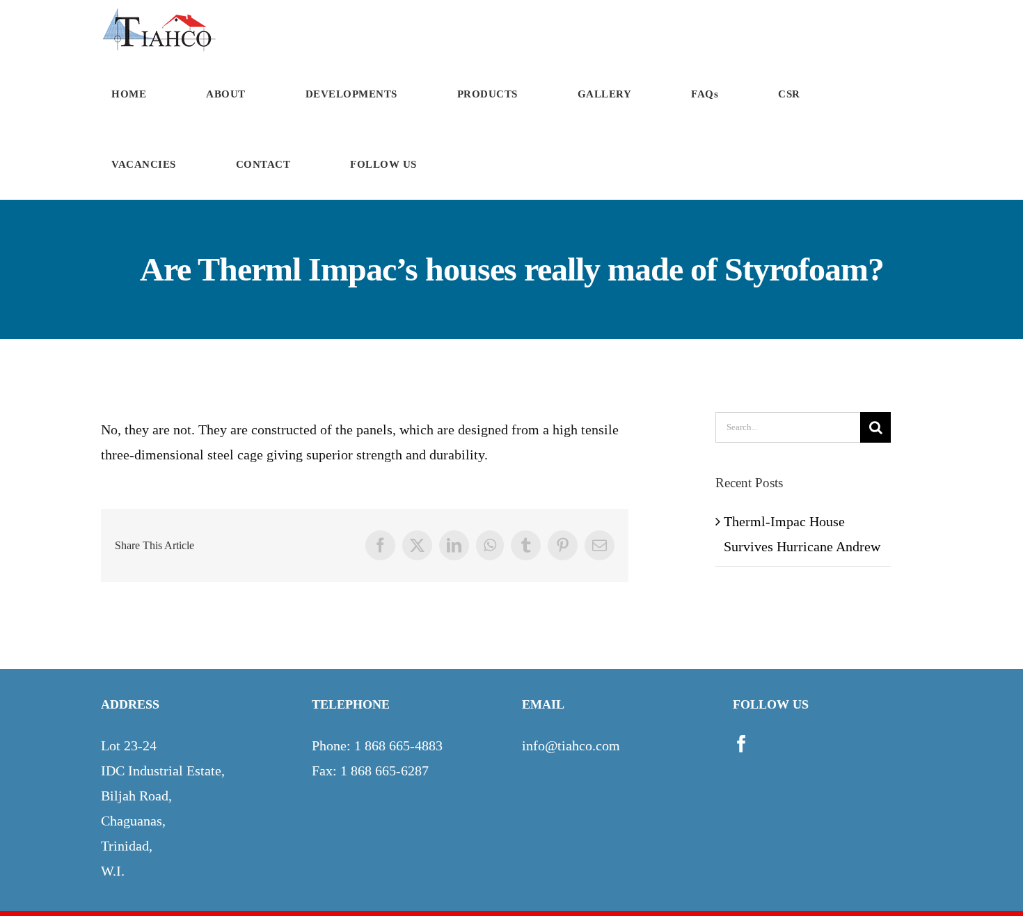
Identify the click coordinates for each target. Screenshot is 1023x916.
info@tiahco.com (571, 745)
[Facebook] (741, 743)
